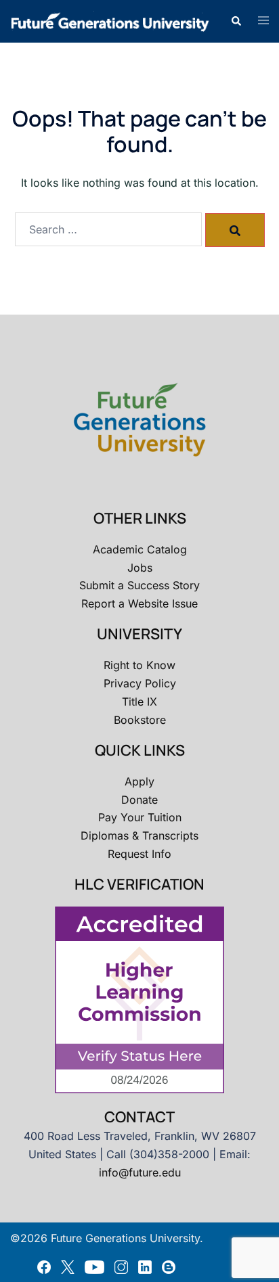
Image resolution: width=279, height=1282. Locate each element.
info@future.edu (140, 1172)
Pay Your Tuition (139, 817)
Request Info (139, 854)
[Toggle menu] (263, 21)
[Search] (235, 230)
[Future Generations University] (110, 20)
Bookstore (140, 720)
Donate (139, 799)
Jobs (139, 567)
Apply (139, 781)
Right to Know (139, 665)
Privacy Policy (140, 683)
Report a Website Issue (139, 603)
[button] (235, 21)
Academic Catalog (140, 549)
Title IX (139, 701)
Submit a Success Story (139, 585)
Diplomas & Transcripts (139, 835)
